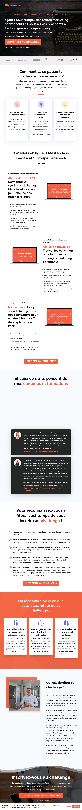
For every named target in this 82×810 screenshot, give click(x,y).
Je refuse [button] (68, 806)
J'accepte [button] (76, 806)
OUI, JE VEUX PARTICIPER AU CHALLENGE (41, 795)
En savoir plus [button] (35, 807)
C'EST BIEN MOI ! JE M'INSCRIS (41, 583)
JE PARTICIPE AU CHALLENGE (23, 42)
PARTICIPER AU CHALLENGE (41, 361)
